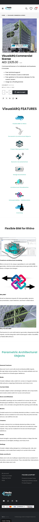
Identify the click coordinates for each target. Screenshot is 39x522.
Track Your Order (7, 476)
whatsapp (8, 501)
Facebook (3, 98)
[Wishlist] (30, 8)
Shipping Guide (6, 478)
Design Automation (19, 174)
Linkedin (16, 501)
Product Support (27, 483)
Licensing (19, 213)
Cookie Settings (6, 521)
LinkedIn (9, 98)
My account (5, 473)
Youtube (4, 501)
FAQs (3, 480)
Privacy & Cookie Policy (29, 478)
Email (16, 98)
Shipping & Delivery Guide (29, 480)
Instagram (12, 501)
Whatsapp (13, 98)
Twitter (6, 98)
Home (3, 15)
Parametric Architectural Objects (19, 354)
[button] (35, 51)
